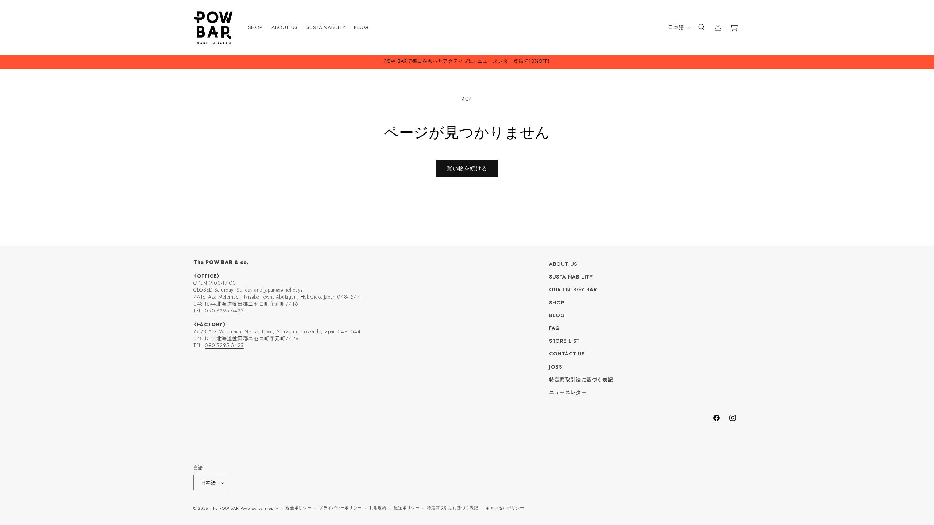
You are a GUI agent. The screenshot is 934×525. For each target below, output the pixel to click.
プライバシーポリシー (340, 508)
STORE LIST (564, 341)
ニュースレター (567, 392)
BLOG (557, 315)
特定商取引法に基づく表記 (581, 379)
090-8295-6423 (224, 310)
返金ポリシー (298, 508)
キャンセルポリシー (505, 508)
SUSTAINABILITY (571, 276)
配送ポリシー (406, 508)
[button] (702, 27)
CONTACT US (567, 353)
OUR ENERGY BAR (573, 289)
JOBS (555, 366)
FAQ (554, 328)
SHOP (556, 302)
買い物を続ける (467, 168)
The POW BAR (225, 508)
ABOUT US (563, 264)
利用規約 (377, 508)
